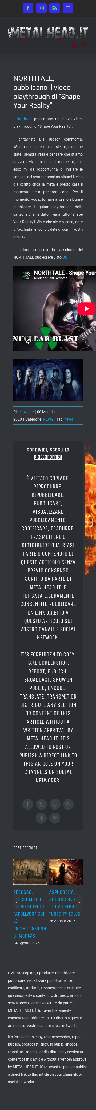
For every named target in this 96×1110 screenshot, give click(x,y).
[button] (16, 906)
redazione (25, 412)
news (68, 419)
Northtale (24, 119)
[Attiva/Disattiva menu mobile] (85, 45)
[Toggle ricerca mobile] (74, 45)
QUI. (66, 257)
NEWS (48, 419)
